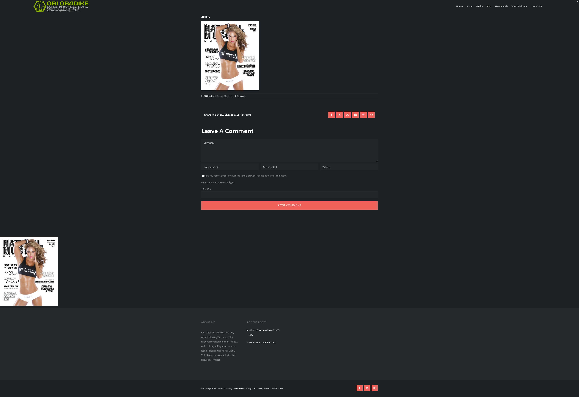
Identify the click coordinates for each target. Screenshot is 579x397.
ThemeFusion (238, 388)
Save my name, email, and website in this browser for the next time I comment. (245, 175)
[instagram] (375, 388)
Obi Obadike (209, 96)
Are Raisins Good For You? (262, 342)
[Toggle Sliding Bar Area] (576, 2)
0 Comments (240, 96)
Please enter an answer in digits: (218, 182)
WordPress (278, 388)
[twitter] (367, 388)
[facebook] (360, 388)
